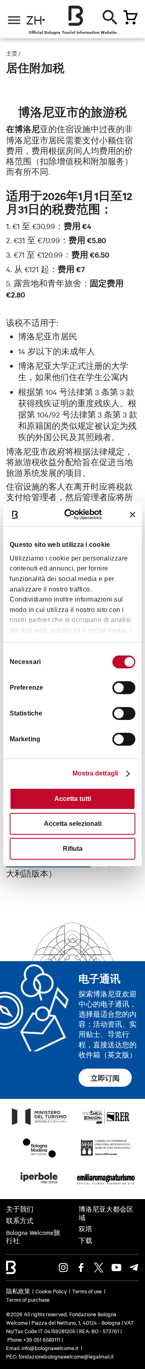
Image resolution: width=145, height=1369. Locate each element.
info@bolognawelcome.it (50, 1347)
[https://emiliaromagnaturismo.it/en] (106, 1185)
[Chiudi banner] (132, 514)
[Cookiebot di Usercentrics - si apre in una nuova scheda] (74, 514)
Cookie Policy (51, 1291)
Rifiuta (73, 848)
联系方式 (19, 1221)
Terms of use (87, 1291)
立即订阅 (105, 1077)
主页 (11, 53)
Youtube (116, 1267)
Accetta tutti (72, 798)
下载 (85, 1241)
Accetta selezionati (73, 823)
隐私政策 (18, 1291)
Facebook (81, 1267)
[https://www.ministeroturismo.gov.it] (39, 1124)
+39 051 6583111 (42, 1339)
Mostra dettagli (95, 773)
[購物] (130, 17)
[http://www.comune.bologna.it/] (39, 1185)
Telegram (134, 1267)
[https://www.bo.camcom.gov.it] (106, 1155)
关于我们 (19, 1209)
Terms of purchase (28, 1299)
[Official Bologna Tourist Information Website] (75, 16)
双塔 (85, 1229)
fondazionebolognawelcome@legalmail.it (66, 1356)
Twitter (99, 1267)
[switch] (123, 687)
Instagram (63, 1267)
